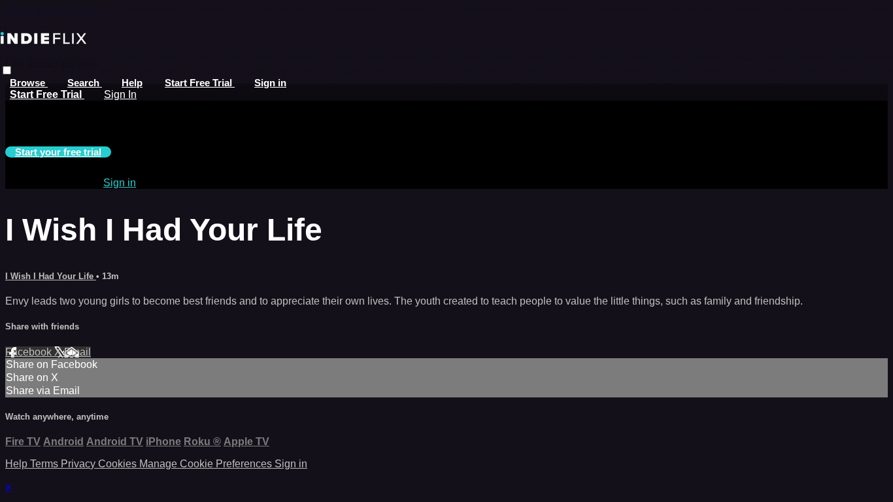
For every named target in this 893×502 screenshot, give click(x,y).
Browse (29, 82)
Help (132, 82)
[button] (7, 70)
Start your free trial (58, 152)
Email (77, 352)
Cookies (118, 463)
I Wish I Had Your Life (50, 276)
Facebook (29, 352)
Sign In (120, 94)
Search (84, 82)
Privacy (79, 463)
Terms (45, 463)
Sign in (270, 82)
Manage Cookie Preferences (207, 463)
